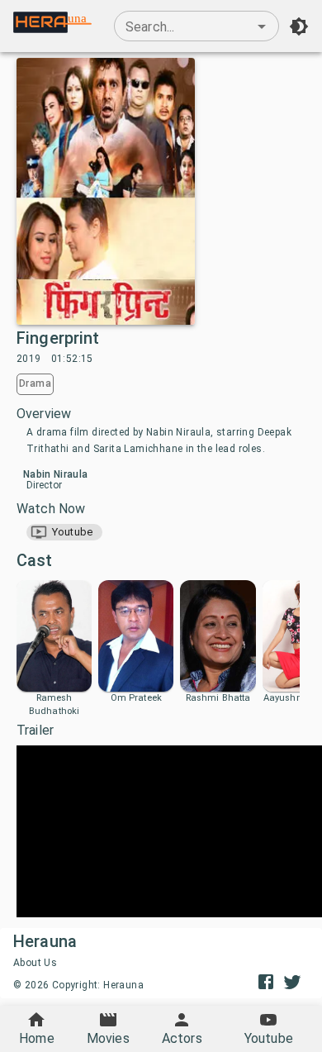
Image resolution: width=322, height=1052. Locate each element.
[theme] (299, 26)
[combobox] (196, 26)
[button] (64, 532)
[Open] (261, 26)
